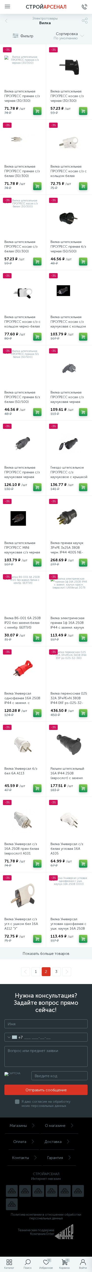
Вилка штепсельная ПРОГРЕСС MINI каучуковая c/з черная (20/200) (22, 550)
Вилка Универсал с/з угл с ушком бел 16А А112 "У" (21, 924)
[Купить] (37, 111)
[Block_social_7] (12, 1191)
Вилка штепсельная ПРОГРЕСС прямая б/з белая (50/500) (22, 397)
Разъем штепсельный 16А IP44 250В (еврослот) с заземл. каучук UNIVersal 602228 (67, 778)
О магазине (55, 1125)
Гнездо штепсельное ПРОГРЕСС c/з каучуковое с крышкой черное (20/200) (69, 474)
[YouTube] (25, 1191)
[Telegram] (51, 1191)
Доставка (53, 1141)
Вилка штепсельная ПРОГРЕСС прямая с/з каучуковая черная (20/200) (22, 474)
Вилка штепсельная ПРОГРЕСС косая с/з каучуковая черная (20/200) (67, 399)
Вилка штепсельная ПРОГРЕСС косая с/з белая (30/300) (21, 246)
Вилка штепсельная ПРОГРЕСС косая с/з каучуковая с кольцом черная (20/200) (68, 324)
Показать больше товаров (46, 953)
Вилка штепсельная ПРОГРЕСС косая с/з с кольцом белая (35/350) (69, 173)
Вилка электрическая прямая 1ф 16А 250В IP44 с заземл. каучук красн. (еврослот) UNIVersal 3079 (67, 627)
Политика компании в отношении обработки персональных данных (46, 1216)
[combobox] (14, 1037)
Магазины (18, 1125)
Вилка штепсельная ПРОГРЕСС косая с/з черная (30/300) (67, 96)
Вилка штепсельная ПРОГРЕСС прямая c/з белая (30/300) (22, 171)
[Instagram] (38, 1191)
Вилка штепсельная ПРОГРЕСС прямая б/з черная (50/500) (68, 246)
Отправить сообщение (46, 1090)
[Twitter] (65, 1191)
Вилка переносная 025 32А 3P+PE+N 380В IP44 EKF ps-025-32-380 (69, 700)
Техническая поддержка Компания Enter (36, 1232)
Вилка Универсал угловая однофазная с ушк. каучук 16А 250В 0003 (68, 926)
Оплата (19, 1141)
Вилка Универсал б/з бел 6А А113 (20, 771)
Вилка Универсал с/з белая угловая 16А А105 (67, 848)
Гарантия (55, 1157)
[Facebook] (78, 1191)
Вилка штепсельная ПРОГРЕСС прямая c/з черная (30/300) (22, 96)
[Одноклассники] (12, 1204)
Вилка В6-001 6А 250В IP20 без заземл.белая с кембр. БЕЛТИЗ (22, 623)
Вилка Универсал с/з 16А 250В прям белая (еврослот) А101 (21, 848)
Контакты (20, 1157)
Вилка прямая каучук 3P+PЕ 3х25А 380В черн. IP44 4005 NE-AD (67, 550)
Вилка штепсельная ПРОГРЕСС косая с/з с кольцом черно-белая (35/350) (22, 324)
